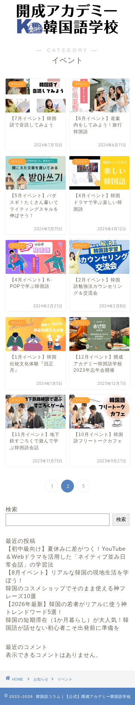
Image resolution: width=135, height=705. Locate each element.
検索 (12, 509)
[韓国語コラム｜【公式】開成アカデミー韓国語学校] (67, 30)
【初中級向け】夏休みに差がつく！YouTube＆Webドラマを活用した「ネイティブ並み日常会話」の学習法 (66, 556)
